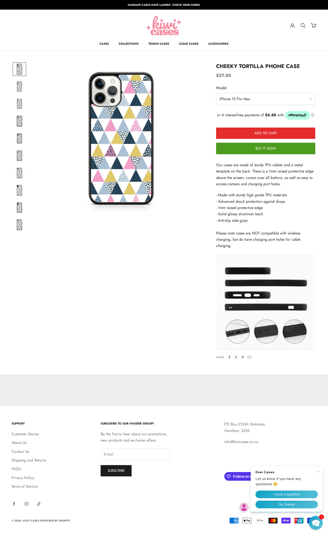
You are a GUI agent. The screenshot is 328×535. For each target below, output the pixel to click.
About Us (19, 442)
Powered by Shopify (55, 521)
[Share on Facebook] (229, 357)
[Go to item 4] (19, 121)
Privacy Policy (23, 477)
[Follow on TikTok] (38, 503)
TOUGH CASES (158, 44)
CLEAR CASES (189, 44)
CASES (104, 44)
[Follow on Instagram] (26, 503)
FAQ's (16, 469)
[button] (316, 523)
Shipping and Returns (29, 460)
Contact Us (20, 451)
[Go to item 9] (19, 207)
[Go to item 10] (19, 225)
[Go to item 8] (19, 190)
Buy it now (265, 148)
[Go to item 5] (19, 138)
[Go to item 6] (19, 155)
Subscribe (116, 470)
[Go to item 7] (19, 173)
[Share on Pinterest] (243, 357)
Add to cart (266, 133)
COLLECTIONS (129, 44)
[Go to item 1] (19, 69)
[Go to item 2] (19, 86)
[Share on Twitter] (236, 357)
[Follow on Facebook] (14, 503)
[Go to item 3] (19, 104)
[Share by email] (249, 357)
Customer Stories (25, 434)
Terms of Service (25, 486)
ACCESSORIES (218, 44)
